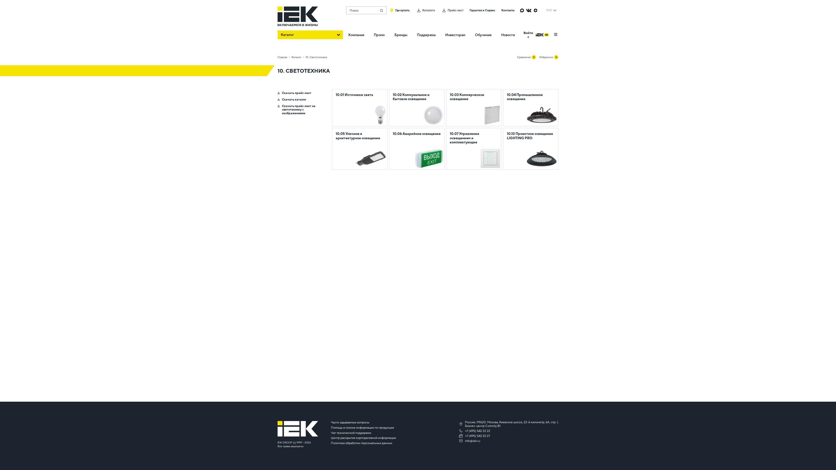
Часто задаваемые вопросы (350, 422)
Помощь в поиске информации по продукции (362, 427)
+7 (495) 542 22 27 (477, 436)
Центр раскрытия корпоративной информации (363, 438)
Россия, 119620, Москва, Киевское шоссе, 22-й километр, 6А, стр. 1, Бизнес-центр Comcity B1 (511, 424)
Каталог (296, 57)
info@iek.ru (472, 441)
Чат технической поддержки (351, 433)
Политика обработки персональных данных (361, 443)
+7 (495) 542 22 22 (477, 431)
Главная (282, 57)
